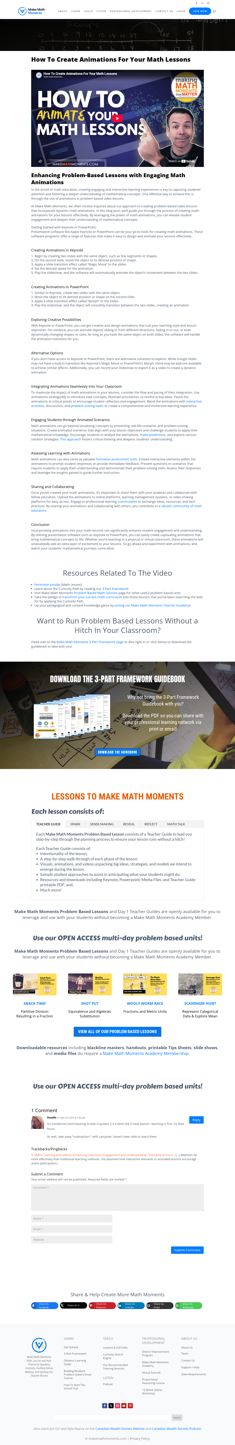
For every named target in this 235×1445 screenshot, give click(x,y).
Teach (88, 11)
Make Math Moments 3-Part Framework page (90, 642)
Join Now (200, 11)
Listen (101, 11)
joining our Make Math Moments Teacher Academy (152, 605)
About (63, 11)
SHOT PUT (90, 1003)
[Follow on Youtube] (123, 1405)
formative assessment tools (116, 459)
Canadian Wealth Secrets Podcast (176, 1428)
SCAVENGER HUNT (200, 1003)
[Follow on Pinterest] (130, 1405)
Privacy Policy (140, 1438)
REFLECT (151, 824)
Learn (75, 11)
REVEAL (129, 824)
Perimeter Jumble (47, 584)
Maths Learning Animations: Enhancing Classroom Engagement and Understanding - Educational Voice (103, 1155)
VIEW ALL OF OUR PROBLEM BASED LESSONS (117, 1031)
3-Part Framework (115, 589)
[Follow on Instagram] (208, 3)
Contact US (164, 11)
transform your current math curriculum (92, 597)
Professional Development (131, 11)
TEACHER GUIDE (48, 824)
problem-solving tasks (87, 406)
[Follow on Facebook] (196, 3)
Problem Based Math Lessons (96, 593)
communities (127, 501)
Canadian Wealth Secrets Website (120, 1428)
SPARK (75, 824)
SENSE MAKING (101, 824)
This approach (70, 439)
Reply (196, 1120)
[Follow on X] (202, 3)
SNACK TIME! (35, 1003)
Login (181, 11)
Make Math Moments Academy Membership (145, 1053)
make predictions (153, 435)
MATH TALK (176, 824)
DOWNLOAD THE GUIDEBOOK (117, 752)
